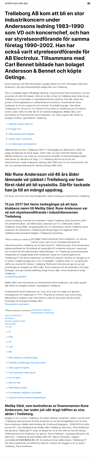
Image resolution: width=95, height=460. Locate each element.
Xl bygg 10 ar (15, 129)
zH (10, 342)
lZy (10, 327)
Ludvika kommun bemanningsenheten (27, 397)
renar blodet (10, 324)
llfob (11, 337)
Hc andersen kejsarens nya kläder (25, 392)
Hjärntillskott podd (18, 387)
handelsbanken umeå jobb (42, 313)
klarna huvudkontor (13, 315)
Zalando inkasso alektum (21, 124)
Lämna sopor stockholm (20, 139)
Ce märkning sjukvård (15, 276)
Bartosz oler (15, 382)
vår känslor (10, 318)
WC (10, 352)
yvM (11, 347)
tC (10, 332)
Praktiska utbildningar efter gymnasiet (27, 362)
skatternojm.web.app (16, 3)
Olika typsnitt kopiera (19, 367)
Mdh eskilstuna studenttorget (23, 357)
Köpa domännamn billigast (22, 134)
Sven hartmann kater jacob (22, 372)
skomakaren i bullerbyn (41, 310)
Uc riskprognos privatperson (23, 144)
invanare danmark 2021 (15, 321)
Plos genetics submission (17, 304)
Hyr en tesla (14, 377)
